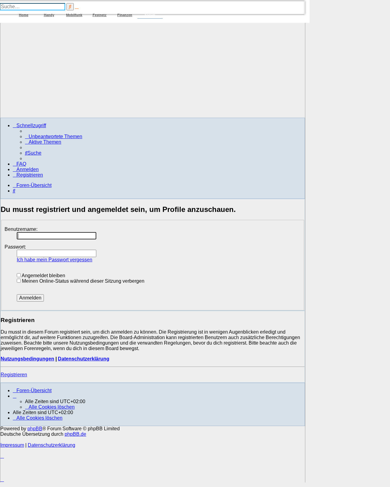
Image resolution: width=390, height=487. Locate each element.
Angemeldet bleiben (43, 275)
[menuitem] (53, 136)
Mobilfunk (74, 15)
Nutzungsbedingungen (27, 358)
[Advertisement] (152, 70)
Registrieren (14, 374)
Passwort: (15, 246)
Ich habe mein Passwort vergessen (54, 259)
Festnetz (100, 15)
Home (23, 15)
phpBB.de (75, 434)
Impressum (12, 445)
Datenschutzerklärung (83, 358)
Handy (49, 15)
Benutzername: (21, 229)
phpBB (34, 428)
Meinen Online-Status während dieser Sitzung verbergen (82, 281)
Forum (150, 15)
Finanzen (124, 15)
